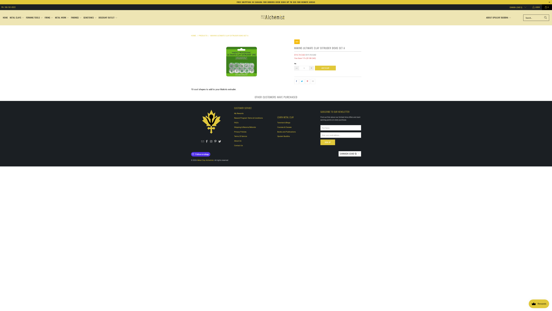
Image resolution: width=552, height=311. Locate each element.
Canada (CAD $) (516, 7)
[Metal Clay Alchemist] (273, 18)
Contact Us (238, 146)
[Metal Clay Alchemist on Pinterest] (215, 141)
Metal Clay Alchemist (205, 160)
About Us (237, 141)
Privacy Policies (240, 132)
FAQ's (236, 123)
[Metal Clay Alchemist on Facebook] (207, 141)
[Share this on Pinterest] (307, 81)
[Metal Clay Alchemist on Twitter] (220, 141)
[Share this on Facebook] (296, 81)
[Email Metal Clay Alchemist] (202, 141)
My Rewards (239, 113)
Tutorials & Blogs (283, 123)
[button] (17, 18)
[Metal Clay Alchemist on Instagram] (211, 141)
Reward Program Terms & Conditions (248, 118)
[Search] (545, 18)
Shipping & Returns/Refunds (245, 127)
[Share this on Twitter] (302, 81)
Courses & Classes (284, 127)
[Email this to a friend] (313, 81)
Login (537, 7)
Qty (295, 63)
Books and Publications (286, 132)
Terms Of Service (240, 136)
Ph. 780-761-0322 (8, 7)
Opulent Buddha (283, 136)
